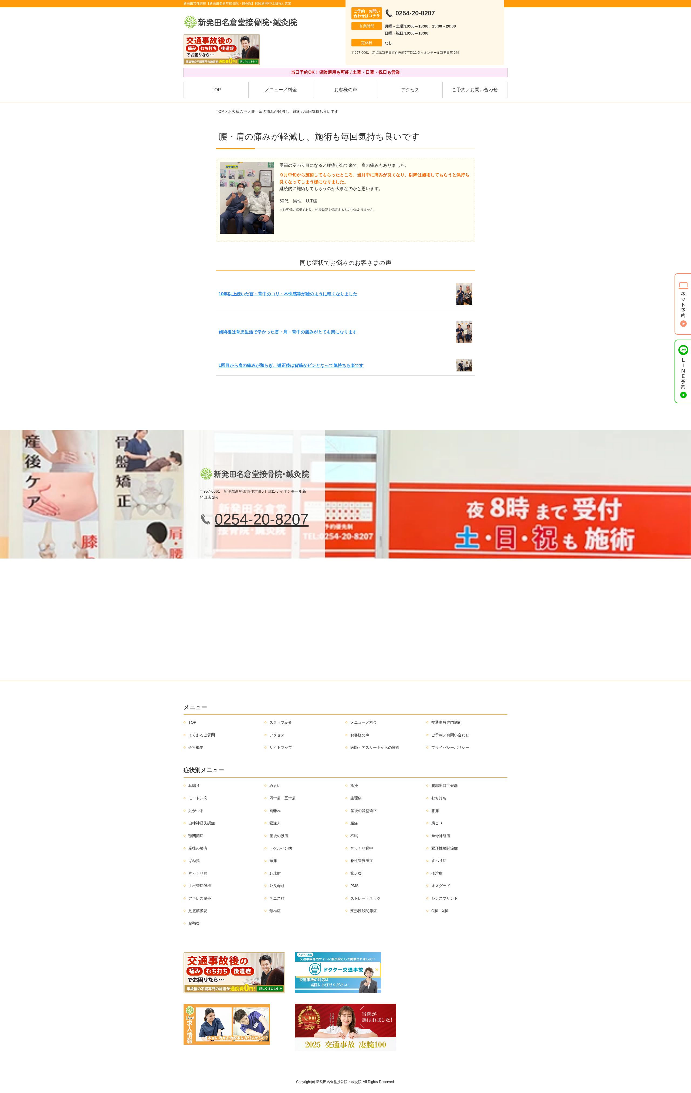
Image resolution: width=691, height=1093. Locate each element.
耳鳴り (194, 785)
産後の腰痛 (278, 836)
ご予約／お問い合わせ (475, 89)
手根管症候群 (199, 886)
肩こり (437, 823)
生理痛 (356, 798)
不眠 (354, 836)
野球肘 (275, 873)
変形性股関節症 (363, 911)
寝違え (275, 823)
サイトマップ (280, 747)
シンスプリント (444, 898)
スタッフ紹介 (280, 722)
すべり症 (438, 860)
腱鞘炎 (194, 923)
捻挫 (354, 785)
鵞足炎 (356, 873)
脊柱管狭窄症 (361, 860)
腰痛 (354, 823)
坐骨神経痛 (440, 836)
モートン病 (197, 798)
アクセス (410, 89)
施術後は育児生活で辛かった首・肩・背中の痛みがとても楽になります (288, 332)
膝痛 (435, 810)
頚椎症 (275, 911)
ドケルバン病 (280, 848)
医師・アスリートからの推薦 (374, 747)
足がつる (196, 810)
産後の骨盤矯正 (363, 810)
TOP (216, 89)
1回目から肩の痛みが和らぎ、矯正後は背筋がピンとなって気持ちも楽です (291, 365)
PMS (354, 886)
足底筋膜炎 (197, 911)
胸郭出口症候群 (444, 785)
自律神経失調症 (201, 823)
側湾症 (437, 873)
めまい (275, 785)
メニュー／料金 (281, 89)
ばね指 (194, 860)
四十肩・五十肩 (282, 798)
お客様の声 (345, 89)
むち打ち (438, 798)
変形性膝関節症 (444, 848)
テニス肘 (276, 898)
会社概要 (196, 747)
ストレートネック (365, 898)
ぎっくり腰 (197, 873)
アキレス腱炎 (199, 898)
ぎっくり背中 (361, 848)
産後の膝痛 (197, 848)
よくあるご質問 (201, 735)
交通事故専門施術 (446, 722)
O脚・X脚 (439, 911)
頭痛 (273, 860)
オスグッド (440, 886)
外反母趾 (276, 886)
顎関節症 (196, 836)
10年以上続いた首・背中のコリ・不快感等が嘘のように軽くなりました (288, 294)
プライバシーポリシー (450, 747)
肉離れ (275, 810)
